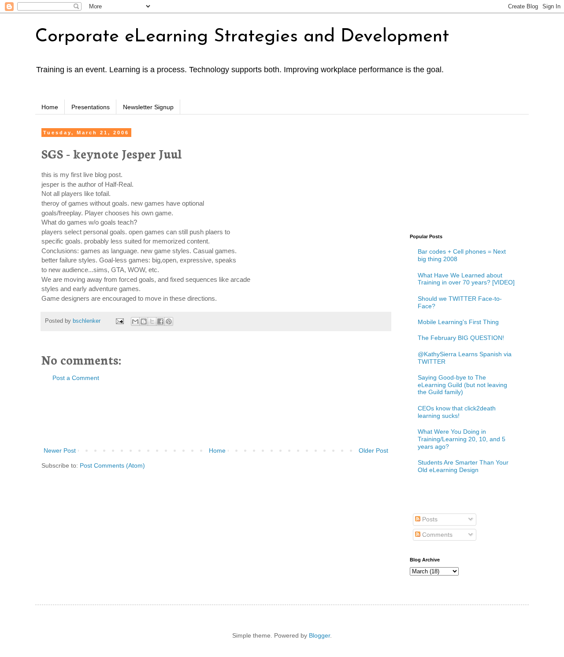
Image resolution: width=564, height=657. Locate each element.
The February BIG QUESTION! (461, 337)
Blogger (319, 635)
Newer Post (60, 450)
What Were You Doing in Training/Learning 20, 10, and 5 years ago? (461, 439)
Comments (436, 534)
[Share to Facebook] (160, 321)
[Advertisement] (216, 414)
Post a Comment (75, 377)
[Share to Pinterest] (168, 321)
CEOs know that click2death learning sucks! (457, 412)
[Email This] (135, 321)
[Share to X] (152, 321)
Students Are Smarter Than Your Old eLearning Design (463, 466)
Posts (429, 519)
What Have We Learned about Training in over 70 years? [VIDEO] (466, 279)
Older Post (373, 450)
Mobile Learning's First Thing (458, 321)
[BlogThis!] (143, 321)
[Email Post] (119, 321)
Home (49, 107)
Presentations (90, 107)
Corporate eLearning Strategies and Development (242, 36)
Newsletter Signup (148, 107)
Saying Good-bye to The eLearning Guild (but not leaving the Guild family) (462, 385)
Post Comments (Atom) (112, 465)
